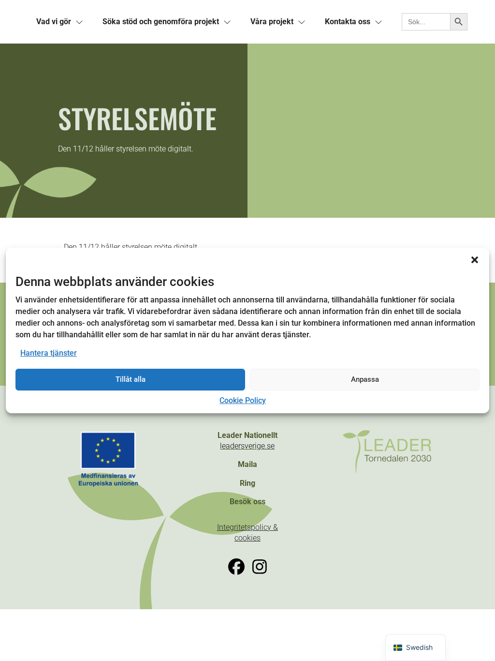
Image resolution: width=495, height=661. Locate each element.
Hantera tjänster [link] (48, 353)
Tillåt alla (131, 379)
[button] (475, 260)
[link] (53, 22)
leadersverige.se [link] (247, 446)
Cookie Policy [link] (242, 400)
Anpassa (365, 379)
